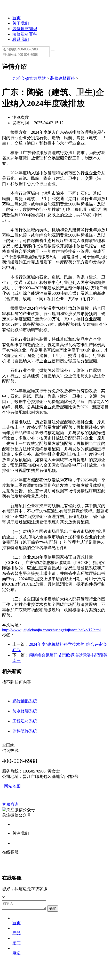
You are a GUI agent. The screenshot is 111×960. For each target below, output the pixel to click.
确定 (52, 908)
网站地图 (12, 786)
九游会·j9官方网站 (29, 78)
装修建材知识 (24, 28)
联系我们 (20, 39)
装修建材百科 (24, 34)
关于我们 (20, 23)
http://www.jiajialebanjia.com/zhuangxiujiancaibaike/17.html (51, 630)
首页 (16, 18)
